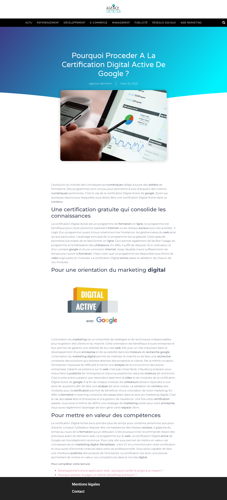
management (121, 22)
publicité (141, 22)
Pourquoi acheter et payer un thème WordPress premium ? (97, 475)
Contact (78, 491)
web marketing (191, 22)
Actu (28, 22)
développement (74, 22)
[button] (224, 22)
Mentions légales (86, 484)
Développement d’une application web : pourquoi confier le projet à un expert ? (110, 470)
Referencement (48, 22)
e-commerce (99, 22)
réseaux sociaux (164, 22)
